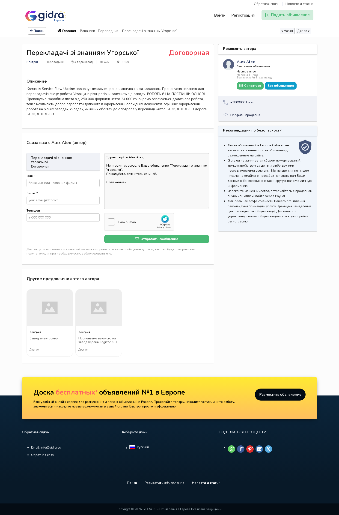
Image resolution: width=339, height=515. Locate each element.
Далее (302, 31)
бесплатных (76, 392)
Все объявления (281, 86)
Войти (220, 15)
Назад (288, 31)
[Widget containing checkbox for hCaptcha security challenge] (139, 222)
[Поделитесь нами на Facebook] (240, 449)
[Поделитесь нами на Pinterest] (250, 449)
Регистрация (243, 15)
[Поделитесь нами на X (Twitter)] (268, 449)
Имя (31, 176)
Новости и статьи (299, 4)
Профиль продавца (245, 115)
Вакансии (87, 31)
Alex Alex (246, 61)
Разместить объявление (280, 394)
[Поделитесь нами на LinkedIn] (259, 449)
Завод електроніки (44, 339)
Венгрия (33, 62)
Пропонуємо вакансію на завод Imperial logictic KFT (97, 340)
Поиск (38, 31)
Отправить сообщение (159, 239)
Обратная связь (267, 4)
